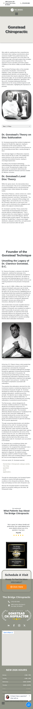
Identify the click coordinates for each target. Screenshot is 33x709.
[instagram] (19, 625)
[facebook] (14, 625)
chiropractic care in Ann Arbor (18, 57)
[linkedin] (9, 625)
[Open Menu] (16, 13)
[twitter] (24, 625)
